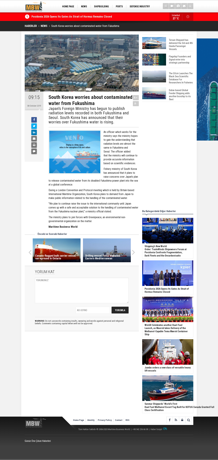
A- (135, 103)
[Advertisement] (167, 156)
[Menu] (166, 6)
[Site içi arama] (190, 6)
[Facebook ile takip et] (169, 420)
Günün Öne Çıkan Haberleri (38, 440)
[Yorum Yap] (34, 151)
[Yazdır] (34, 145)
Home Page (78, 420)
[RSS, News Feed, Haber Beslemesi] (176, 420)
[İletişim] (184, 6)
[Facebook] (34, 120)
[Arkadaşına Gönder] (34, 138)
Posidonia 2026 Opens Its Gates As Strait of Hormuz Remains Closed (72, 16)
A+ (136, 97)
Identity (91, 420)
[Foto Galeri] (178, 6)
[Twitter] (34, 126)
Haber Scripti (156, 429)
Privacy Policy (105, 420)
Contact (118, 420)
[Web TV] (172, 6)
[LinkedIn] (34, 132)
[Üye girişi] (182, 420)
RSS (127, 420)
